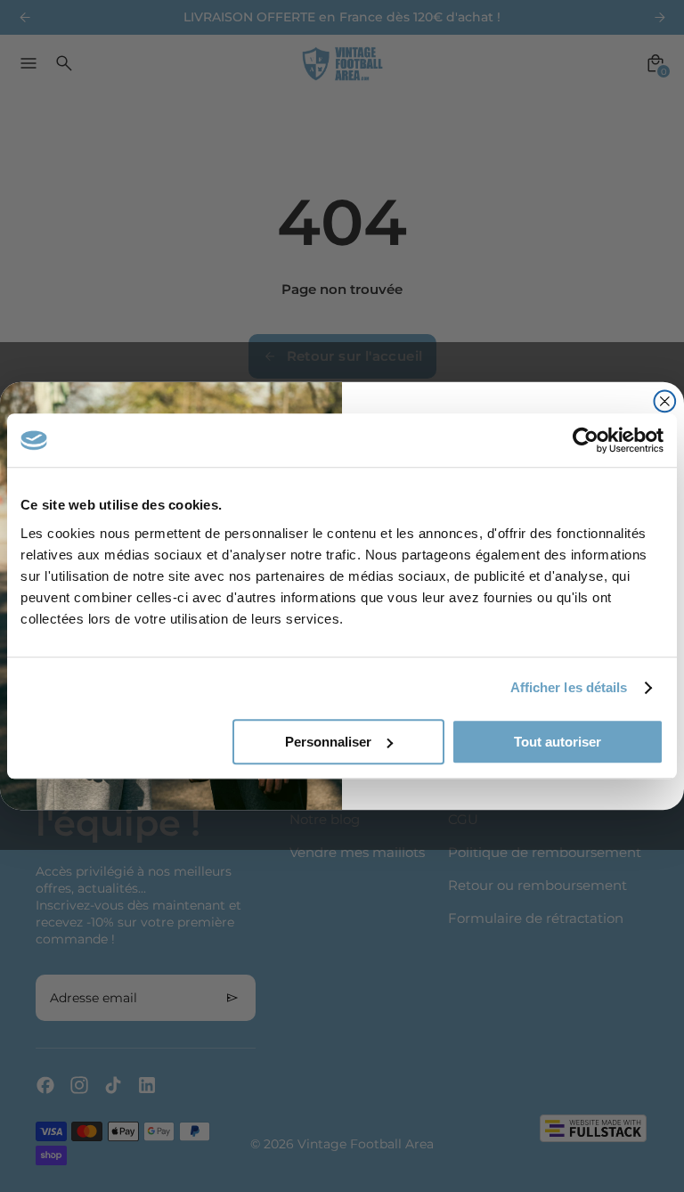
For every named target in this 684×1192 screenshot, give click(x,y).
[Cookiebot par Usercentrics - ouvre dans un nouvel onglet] (586, 440)
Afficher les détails (569, 687)
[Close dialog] (665, 401)
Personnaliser (328, 741)
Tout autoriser (557, 741)
